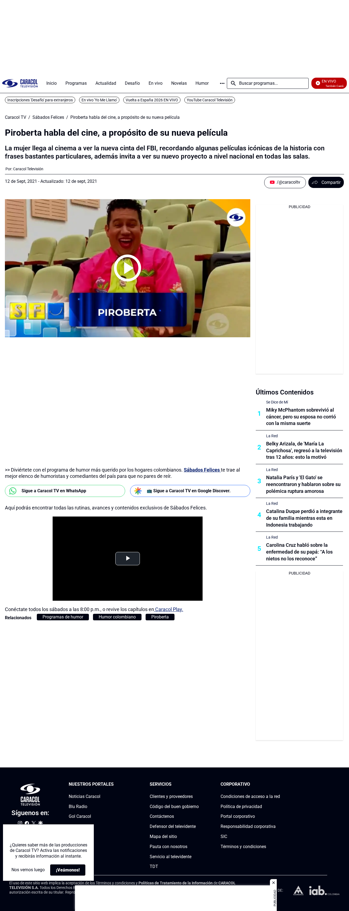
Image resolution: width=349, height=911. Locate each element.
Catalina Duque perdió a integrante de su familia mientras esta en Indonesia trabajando (304, 518)
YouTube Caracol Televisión (210, 100)
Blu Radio (78, 806)
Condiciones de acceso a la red (250, 796)
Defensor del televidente (173, 826)
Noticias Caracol (84, 796)
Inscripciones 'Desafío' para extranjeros (40, 100)
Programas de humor (63, 617)
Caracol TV (15, 117)
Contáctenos (162, 816)
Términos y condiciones (243, 846)
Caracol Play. (168, 609)
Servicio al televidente (170, 856)
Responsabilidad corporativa (248, 826)
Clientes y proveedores (171, 796)
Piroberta (160, 617)
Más (222, 83)
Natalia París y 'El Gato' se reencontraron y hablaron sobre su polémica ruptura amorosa (303, 484)
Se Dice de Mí (277, 402)
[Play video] (127, 268)
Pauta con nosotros (168, 846)
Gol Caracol (80, 816)
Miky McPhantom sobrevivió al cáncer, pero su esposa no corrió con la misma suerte (301, 416)
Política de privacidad (241, 806)
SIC (224, 836)
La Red (272, 436)
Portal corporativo (238, 816)
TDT (154, 866)
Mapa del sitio (163, 836)
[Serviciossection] (197, 784)
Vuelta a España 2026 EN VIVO (152, 100)
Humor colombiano (117, 617)
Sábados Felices (48, 117)
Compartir (331, 182)
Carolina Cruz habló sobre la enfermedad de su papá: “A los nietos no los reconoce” (299, 551)
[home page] (20, 83)
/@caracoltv (288, 182)
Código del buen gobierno (174, 806)
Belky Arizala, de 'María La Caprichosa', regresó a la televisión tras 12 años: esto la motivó (304, 450)
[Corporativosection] (278, 784)
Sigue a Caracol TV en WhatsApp (54, 490)
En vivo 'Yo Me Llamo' (99, 100)
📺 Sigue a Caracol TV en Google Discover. (189, 490)
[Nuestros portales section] (115, 784)
